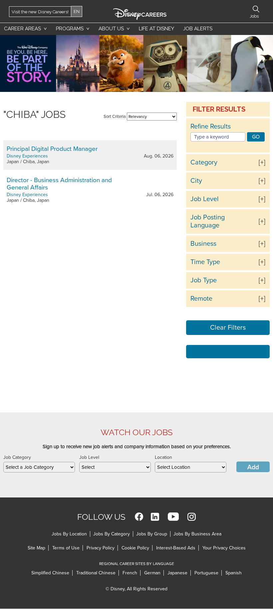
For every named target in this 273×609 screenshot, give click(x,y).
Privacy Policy (101, 548)
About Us (111, 29)
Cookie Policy (135, 548)
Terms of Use (66, 548)
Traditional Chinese (96, 573)
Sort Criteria (115, 116)
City (196, 181)
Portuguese (206, 573)
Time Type (205, 262)
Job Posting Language (207, 221)
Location (163, 457)
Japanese (177, 573)
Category (203, 162)
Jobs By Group (151, 534)
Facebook (139, 516)
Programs (70, 29)
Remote (201, 299)
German (152, 573)
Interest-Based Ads (175, 548)
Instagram (191, 516)
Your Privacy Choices (224, 548)
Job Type (203, 280)
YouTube (173, 516)
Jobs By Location (69, 534)
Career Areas (22, 29)
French (130, 573)
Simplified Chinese (50, 573)
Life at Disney (156, 29)
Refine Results (210, 127)
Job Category (17, 457)
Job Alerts (197, 29)
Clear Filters (228, 328)
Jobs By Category (111, 534)
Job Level (204, 199)
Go (256, 137)
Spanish (233, 573)
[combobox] (39, 467)
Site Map (36, 548)
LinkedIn (155, 516)
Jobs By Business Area (197, 534)
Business (203, 244)
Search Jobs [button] (256, 9)
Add (253, 467)
